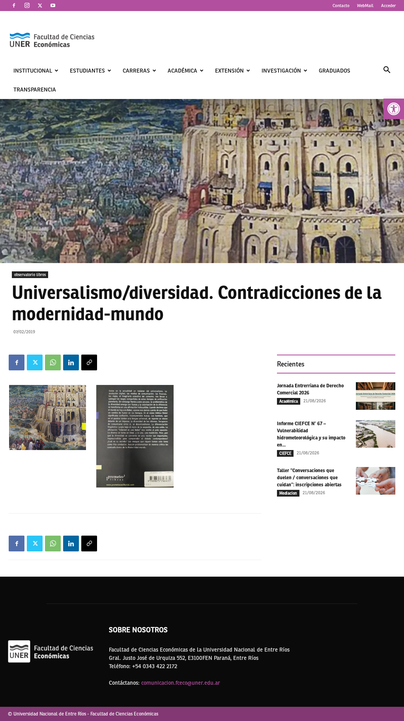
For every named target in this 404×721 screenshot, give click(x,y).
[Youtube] (53, 5)
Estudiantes (87, 70)
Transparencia (34, 89)
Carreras (136, 70)
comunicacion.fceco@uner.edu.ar (180, 683)
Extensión (229, 70)
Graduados (334, 70)
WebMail (365, 5)
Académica (182, 70)
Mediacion (288, 493)
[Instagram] (27, 5)
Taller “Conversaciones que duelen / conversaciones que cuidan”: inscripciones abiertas (309, 478)
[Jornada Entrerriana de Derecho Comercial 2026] (375, 396)
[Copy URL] (89, 362)
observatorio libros (30, 274)
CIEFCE (285, 453)
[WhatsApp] (53, 362)
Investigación (281, 70)
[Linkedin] (71, 362)
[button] (393, 109)
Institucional (32, 70)
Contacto (341, 5)
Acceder (388, 5)
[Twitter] (40, 5)
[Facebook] (14, 5)
